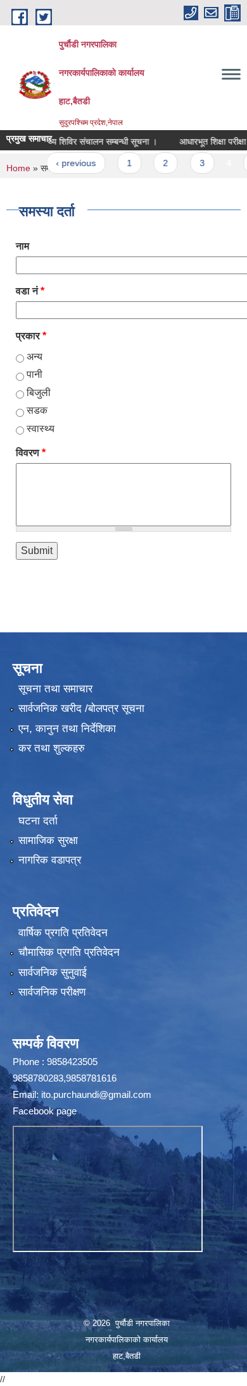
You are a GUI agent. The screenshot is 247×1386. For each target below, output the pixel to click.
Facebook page (45, 1111)
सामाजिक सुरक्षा (48, 841)
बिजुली (39, 392)
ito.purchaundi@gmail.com (96, 1094)
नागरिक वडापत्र (49, 860)
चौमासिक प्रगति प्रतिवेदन (69, 952)
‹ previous (62, 163)
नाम (22, 246)
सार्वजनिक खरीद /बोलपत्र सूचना (81, 708)
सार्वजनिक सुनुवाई (52, 973)
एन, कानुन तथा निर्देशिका (67, 729)
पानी (34, 374)
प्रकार (31, 335)
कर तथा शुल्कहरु (51, 748)
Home (18, 168)
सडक (37, 410)
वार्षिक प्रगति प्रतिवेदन (63, 933)
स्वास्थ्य (40, 428)
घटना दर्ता (38, 821)
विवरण (31, 452)
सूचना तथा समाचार (55, 689)
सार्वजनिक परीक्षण (52, 992)
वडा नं (30, 291)
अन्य (34, 356)
